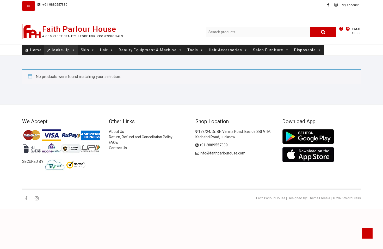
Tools (192, 50)
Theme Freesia (319, 198)
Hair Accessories (225, 50)
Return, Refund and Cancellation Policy (140, 137)
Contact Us (118, 148)
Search (323, 32)
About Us (116, 131)
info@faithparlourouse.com (222, 153)
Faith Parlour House (79, 29)
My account (350, 5)
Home (36, 50)
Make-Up (61, 50)
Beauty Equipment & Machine (148, 50)
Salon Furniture (268, 50)
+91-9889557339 (54, 5)
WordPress (352, 198)
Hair (104, 50)
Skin (85, 50)
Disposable (305, 50)
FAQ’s (113, 142)
